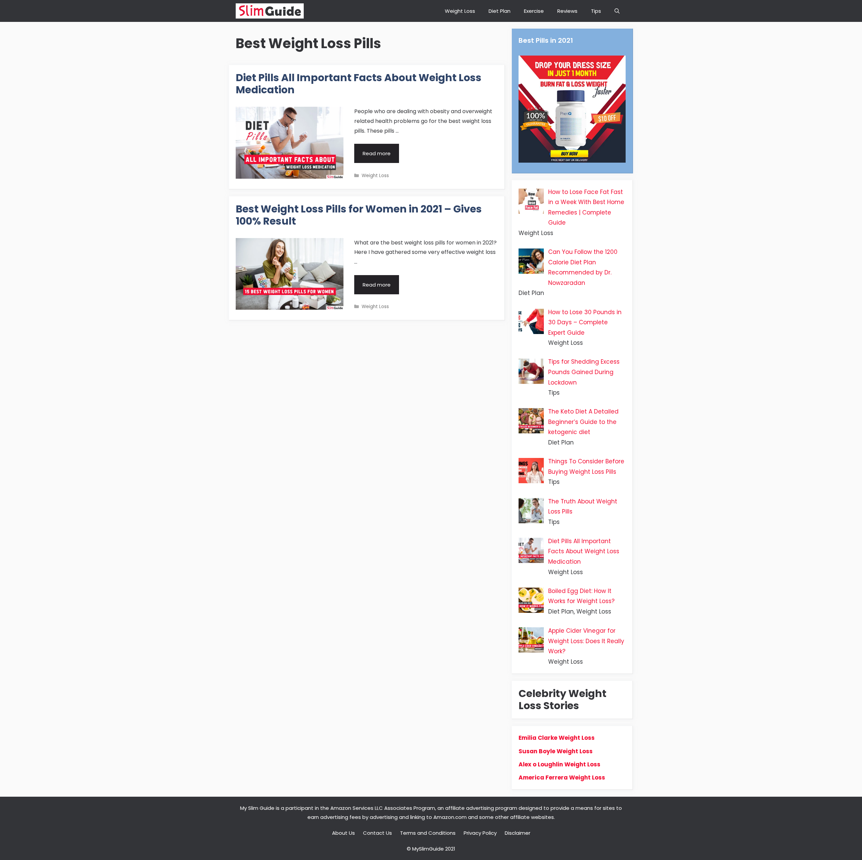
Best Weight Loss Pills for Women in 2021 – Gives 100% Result (359, 215)
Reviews (567, 10)
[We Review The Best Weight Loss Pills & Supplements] (270, 11)
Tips (596, 10)
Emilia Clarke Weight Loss (557, 738)
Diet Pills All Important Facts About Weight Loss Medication (359, 83)
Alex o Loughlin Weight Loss (559, 764)
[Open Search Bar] (617, 11)
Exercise (534, 10)
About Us (343, 832)
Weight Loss (460, 10)
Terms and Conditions (428, 832)
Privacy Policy (480, 832)
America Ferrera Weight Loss (562, 777)
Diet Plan (499, 10)
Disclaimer (517, 832)
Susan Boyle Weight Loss (556, 751)
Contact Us (377, 832)
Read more (381, 156)
